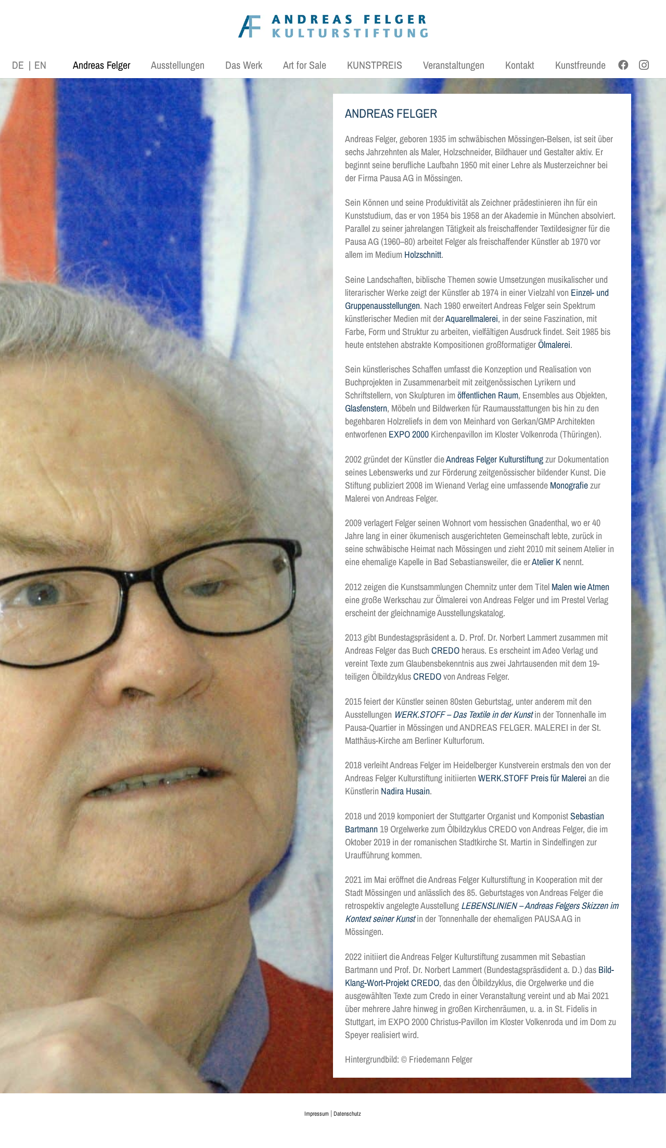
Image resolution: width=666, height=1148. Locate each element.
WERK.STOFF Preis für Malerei (532, 777)
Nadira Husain (405, 790)
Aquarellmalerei (471, 318)
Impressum (316, 1113)
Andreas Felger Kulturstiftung (494, 459)
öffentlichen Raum (487, 395)
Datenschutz (347, 1113)
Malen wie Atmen (580, 586)
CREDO (445, 650)
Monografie (569, 485)
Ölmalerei (554, 344)
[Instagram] (644, 65)
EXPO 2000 (409, 434)
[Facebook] (623, 65)
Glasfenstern (366, 408)
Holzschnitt (422, 254)
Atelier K (546, 561)
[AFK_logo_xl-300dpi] (333, 26)
